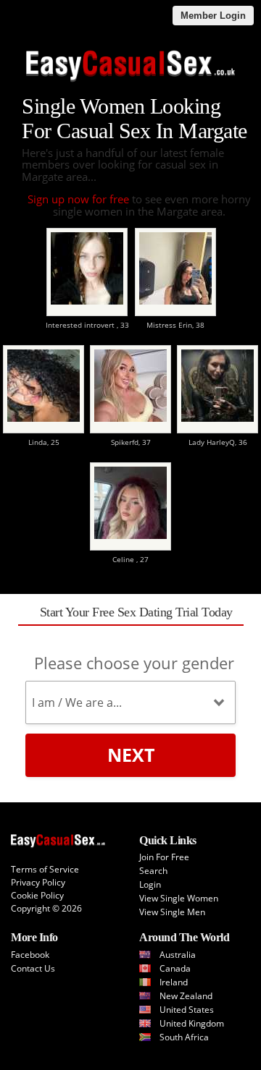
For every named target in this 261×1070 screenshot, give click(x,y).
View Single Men (172, 912)
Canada (175, 968)
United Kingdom (192, 1023)
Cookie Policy (37, 895)
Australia (178, 954)
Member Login (213, 15)
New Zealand (186, 996)
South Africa (184, 1037)
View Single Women (178, 898)
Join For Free (164, 857)
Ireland (174, 982)
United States (187, 1009)
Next (130, 754)
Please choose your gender (134, 663)
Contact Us (33, 968)
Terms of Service (45, 869)
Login (150, 884)
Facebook (30, 954)
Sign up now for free (78, 199)
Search (153, 871)
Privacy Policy (38, 882)
